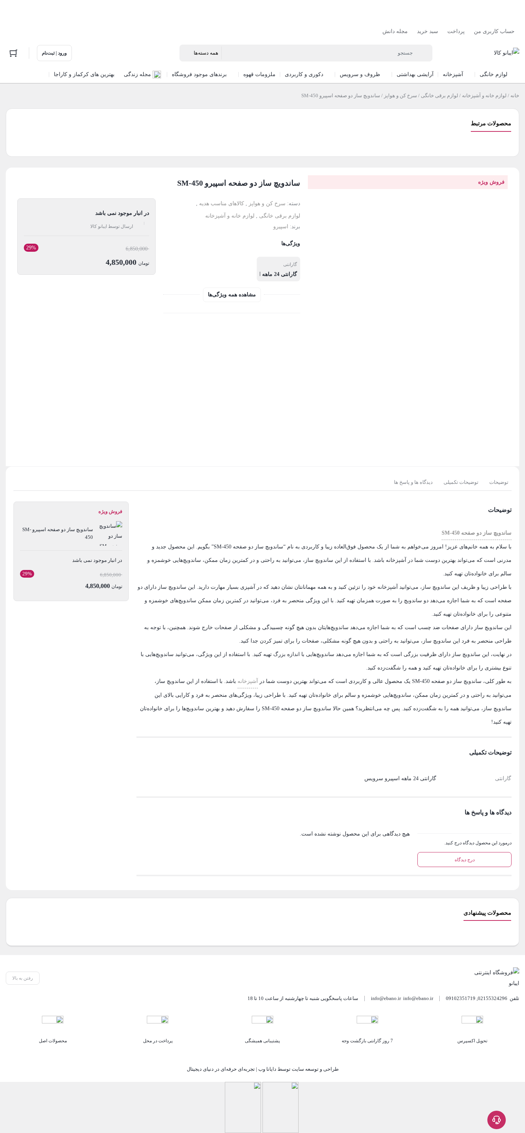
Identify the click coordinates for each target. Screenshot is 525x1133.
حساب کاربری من (494, 31)
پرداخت (456, 31)
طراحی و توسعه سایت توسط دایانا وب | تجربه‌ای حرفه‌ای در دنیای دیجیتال (263, 1069)
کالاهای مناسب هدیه (221, 203)
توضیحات (498, 482)
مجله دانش (395, 31)
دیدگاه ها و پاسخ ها (413, 482)
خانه (514, 95)
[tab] (499, 482)
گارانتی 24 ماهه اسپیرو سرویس (261, 274)
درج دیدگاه (465, 859)
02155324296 (492, 998)
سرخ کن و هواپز (400, 95)
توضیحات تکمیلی (461, 482)
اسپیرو (280, 226)
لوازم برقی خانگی (439, 95)
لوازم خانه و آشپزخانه (484, 95)
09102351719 (460, 998)
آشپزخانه (248, 681)
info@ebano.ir (386, 998)
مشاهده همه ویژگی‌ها (232, 294)
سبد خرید (427, 31)
